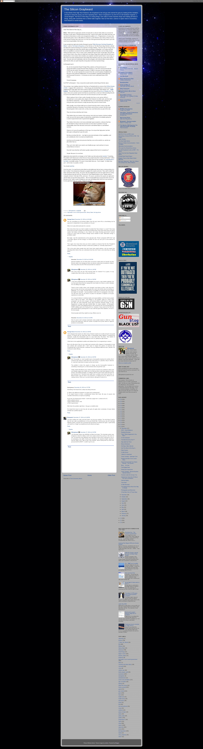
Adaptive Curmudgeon (126, 72)
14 (121, 424)
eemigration (121, 676)
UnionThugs (122, 651)
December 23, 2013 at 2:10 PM (84, 317)
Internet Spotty (125, 480)
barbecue (121, 657)
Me (119, 644)
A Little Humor (124, 452)
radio (120, 721)
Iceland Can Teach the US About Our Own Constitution (129, 477)
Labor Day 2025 (123, 604)
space (120, 725)
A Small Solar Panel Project (125, 156)
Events (120, 640)
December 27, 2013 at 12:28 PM (81, 417)
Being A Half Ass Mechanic (126, 73)
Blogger (117, 743)
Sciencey (121, 649)
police (120, 713)
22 (121, 407)
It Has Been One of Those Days (129, 492)
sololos (106, 743)
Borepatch (70, 417)
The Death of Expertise (78, 46)
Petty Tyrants (124, 450)
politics (120, 717)
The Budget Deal (125, 467)
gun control (121, 691)
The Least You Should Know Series (127, 148)
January (124, 515)
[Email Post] (84, 210)
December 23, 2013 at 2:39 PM (83, 331)
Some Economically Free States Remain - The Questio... (129, 462)
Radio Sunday (122, 139)
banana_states (122, 655)
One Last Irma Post (130, 573)
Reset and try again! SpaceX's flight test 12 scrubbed (130, 613)
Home (90, 475)
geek (120, 689)
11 (121, 520)
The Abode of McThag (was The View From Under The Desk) (128, 126)
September (124, 499)
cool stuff (121, 666)
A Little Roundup (125, 484)
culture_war (121, 670)
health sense (122, 698)
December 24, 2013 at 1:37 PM (82, 387)
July (123, 503)
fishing (120, 683)
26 (121, 399)
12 (121, 518)
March (123, 511)
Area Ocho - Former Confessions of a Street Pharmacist (129, 113)
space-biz (121, 727)
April (123, 509)
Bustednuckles (124, 82)
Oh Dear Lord (123, 115)
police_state (122, 715)
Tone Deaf (123, 482)
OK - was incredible (131, 563)
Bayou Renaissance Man (127, 78)
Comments (123, 220)
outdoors (121, 710)
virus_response (122, 734)
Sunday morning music (125, 80)
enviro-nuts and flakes (124, 679)
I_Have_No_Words (123, 642)
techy (120, 729)
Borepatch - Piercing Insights (128, 121)
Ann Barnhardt (124, 76)
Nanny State (90, 212)
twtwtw (120, 732)
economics (121, 674)
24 (121, 403)
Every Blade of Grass (126, 94)
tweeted (105, 156)
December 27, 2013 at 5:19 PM (88, 432)
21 (121, 409)
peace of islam (122, 712)
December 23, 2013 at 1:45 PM (88, 269)
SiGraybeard (74, 269)
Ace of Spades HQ (106, 91)
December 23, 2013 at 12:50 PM (85, 259)
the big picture (97, 212)
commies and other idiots (125, 664)
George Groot (71, 219)
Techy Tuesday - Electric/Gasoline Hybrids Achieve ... (129, 472)
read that (72, 166)
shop (120, 723)
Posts (122, 217)
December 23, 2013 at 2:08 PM (88, 279)
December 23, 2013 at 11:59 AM (83, 219)
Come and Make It (125, 85)
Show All (138, 103)
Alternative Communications (126, 146)
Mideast (121, 646)
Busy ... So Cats (125, 465)
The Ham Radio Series (124, 141)
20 (121, 412)
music (120, 708)
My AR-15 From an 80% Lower (126, 134)
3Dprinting (121, 638)
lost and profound (123, 706)
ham (120, 694)
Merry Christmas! (125, 444)
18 (121, 416)
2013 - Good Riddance (127, 430)
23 (121, 405)
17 (121, 418)
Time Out (122, 92)
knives (120, 702)
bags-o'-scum (122, 653)
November (124, 494)
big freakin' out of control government (76, 212)
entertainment (122, 677)
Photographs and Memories (128, 490)
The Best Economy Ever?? (128, 439)
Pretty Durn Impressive (127, 469)
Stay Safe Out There (126, 442)
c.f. (96, 36)
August (123, 501)
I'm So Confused (125, 437)
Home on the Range (125, 100)
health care (121, 696)
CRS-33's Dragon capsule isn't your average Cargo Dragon (131, 554)
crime (120, 668)
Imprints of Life (123, 101)
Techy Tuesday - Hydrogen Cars (129, 456)
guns (120, 693)
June (123, 505)
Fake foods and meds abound (127, 86)
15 (121, 422)
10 (121, 522)
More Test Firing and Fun (126, 119)
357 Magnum (123, 67)
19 (121, 414)
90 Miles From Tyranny (126, 108)
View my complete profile (125, 363)
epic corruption (122, 681)
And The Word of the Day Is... (128, 448)
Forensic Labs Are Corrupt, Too (129, 475)
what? (120, 736)
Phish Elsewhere (124, 127)
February (124, 513)
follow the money (123, 685)
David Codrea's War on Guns (128, 91)
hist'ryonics (121, 700)
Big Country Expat (125, 117)
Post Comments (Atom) (76, 478)
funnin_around (122, 687)
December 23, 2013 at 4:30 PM (88, 357)
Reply (68, 253)
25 (121, 401)
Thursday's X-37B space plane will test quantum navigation (131, 594)
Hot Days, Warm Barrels (127, 446)
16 (121, 420)
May (123, 507)
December (124, 428)
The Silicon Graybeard (78, 9)
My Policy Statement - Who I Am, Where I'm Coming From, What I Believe (129, 162)
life (119, 704)
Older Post (111, 475)
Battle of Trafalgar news (125, 122)
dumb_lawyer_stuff (123, 672)
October (124, 496)
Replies (71, 256)
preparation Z (122, 719)
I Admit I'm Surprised (126, 454)
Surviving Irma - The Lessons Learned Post (130, 533)
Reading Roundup (125, 432)
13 (121, 426)
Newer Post (67, 475)
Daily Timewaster (124, 88)
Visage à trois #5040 (125, 110)
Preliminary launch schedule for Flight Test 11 (132, 625)
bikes (120, 662)
